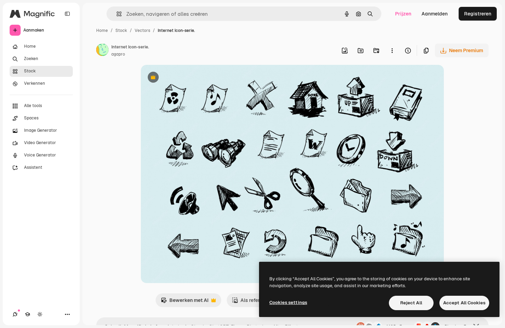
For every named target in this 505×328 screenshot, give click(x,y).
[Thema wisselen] (39, 314)
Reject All (411, 303)
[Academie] (27, 314)
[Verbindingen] (15, 314)
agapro (118, 54)
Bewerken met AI (185, 302)
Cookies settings (288, 302)
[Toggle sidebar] (67, 13)
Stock (121, 30)
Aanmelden (435, 14)
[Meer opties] (392, 50)
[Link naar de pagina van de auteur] (102, 51)
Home (102, 30)
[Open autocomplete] (116, 13)
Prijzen (403, 14)
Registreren (477, 14)
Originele (186, 78)
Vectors (142, 30)
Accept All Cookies (464, 303)
